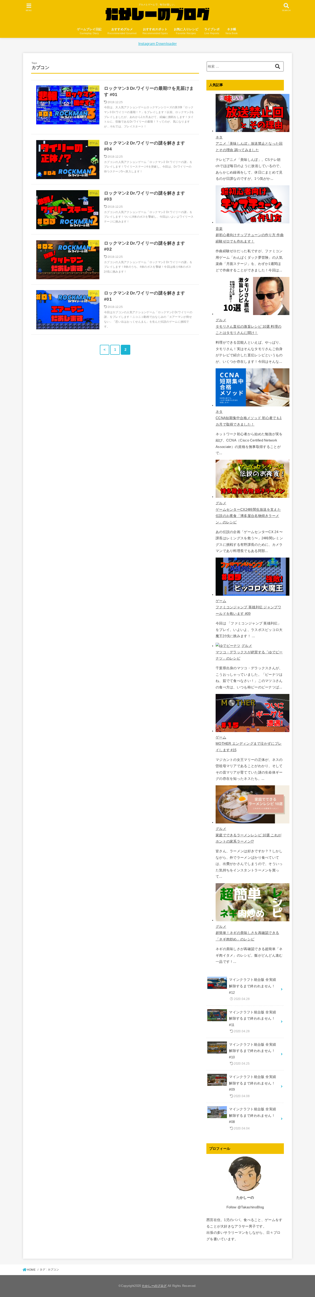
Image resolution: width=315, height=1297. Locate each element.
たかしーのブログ (154, 1286)
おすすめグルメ (122, 31)
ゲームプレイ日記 (89, 31)
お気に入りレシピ (186, 31)
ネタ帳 (232, 31)
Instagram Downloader (157, 44)
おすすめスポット (155, 31)
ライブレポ (212, 31)
